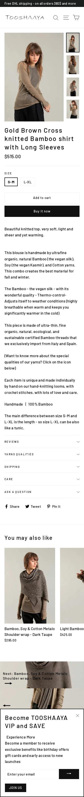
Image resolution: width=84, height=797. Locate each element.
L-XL (28, 182)
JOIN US (15, 788)
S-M (11, 182)
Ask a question (18, 491)
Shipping (12, 466)
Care (8, 479)
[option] (34, 77)
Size (8, 173)
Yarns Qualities (19, 454)
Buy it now (42, 211)
